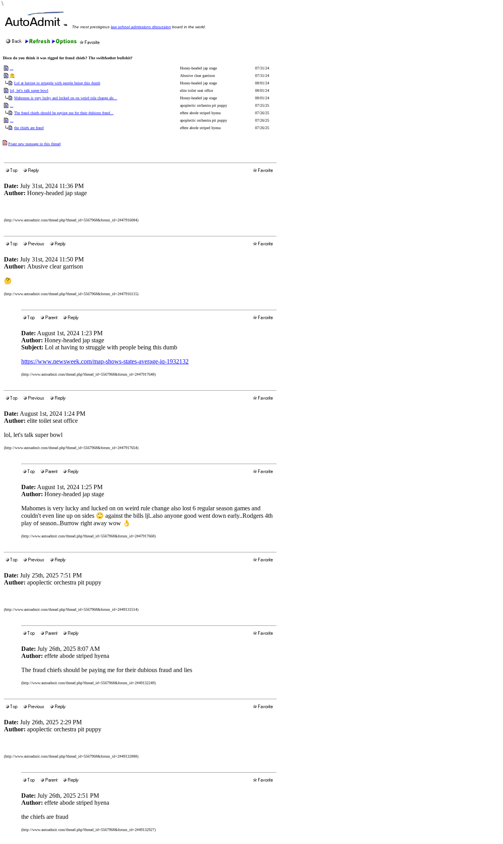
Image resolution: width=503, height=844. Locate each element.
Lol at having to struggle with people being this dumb (57, 83)
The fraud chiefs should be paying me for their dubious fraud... (64, 113)
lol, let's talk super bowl (29, 90)
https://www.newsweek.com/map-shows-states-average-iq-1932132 (105, 361)
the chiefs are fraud (29, 128)
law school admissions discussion (141, 27)
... (11, 68)
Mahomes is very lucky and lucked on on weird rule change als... (65, 98)
